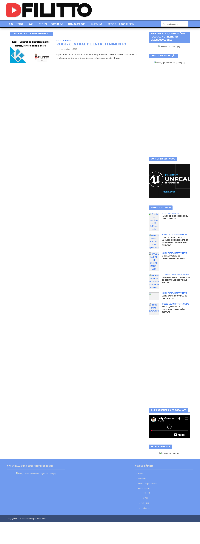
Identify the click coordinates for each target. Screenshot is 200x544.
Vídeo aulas (184, 275)
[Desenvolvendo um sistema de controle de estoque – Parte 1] (154, 281)
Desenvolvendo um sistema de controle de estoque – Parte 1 (176, 280)
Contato (111, 24)
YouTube (145, 503)
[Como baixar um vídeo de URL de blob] (154, 296)
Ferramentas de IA (76, 24)
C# (163, 213)
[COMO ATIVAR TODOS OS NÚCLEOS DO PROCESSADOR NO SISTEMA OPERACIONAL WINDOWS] (154, 241)
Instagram (145, 508)
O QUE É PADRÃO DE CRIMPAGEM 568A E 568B (173, 257)
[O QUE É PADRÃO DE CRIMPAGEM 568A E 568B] (154, 261)
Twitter (144, 498)
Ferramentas (57, 24)
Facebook (145, 492)
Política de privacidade (147, 483)
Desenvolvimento (171, 213)
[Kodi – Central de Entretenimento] (30, 50)
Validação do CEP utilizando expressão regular (173, 309)
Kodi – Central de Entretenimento (91, 44)
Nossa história (126, 24)
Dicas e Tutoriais (63, 40)
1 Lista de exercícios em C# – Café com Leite (176, 217)
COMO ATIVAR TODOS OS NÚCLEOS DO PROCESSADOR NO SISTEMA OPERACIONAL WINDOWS (175, 241)
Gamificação (96, 24)
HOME (140, 473)
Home (10, 24)
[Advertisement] (169, 110)
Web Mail (142, 478)
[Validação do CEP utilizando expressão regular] (154, 309)
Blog (31, 24)
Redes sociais (144, 488)
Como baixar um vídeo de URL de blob (174, 297)
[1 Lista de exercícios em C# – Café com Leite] (154, 221)
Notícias (43, 24)
